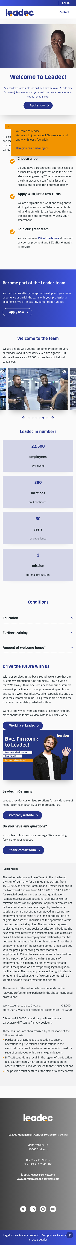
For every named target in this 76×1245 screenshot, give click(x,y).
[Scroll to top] (69, 1235)
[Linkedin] (33, 1209)
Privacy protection (30, 1235)
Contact (64, 12)
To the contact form (22, 850)
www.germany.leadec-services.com (38, 1179)
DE (68, 3)
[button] (23, 418)
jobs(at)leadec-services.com (38, 1174)
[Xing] (23, 1209)
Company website (21, 815)
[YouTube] (53, 1209)
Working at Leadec (22, 725)
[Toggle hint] (8, 126)
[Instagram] (43, 1209)
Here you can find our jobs (32, 148)
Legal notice (10, 1235)
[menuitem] (64, 3)
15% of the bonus (48, 238)
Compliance (49, 1235)
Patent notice (65, 1235)
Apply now (37, 105)
